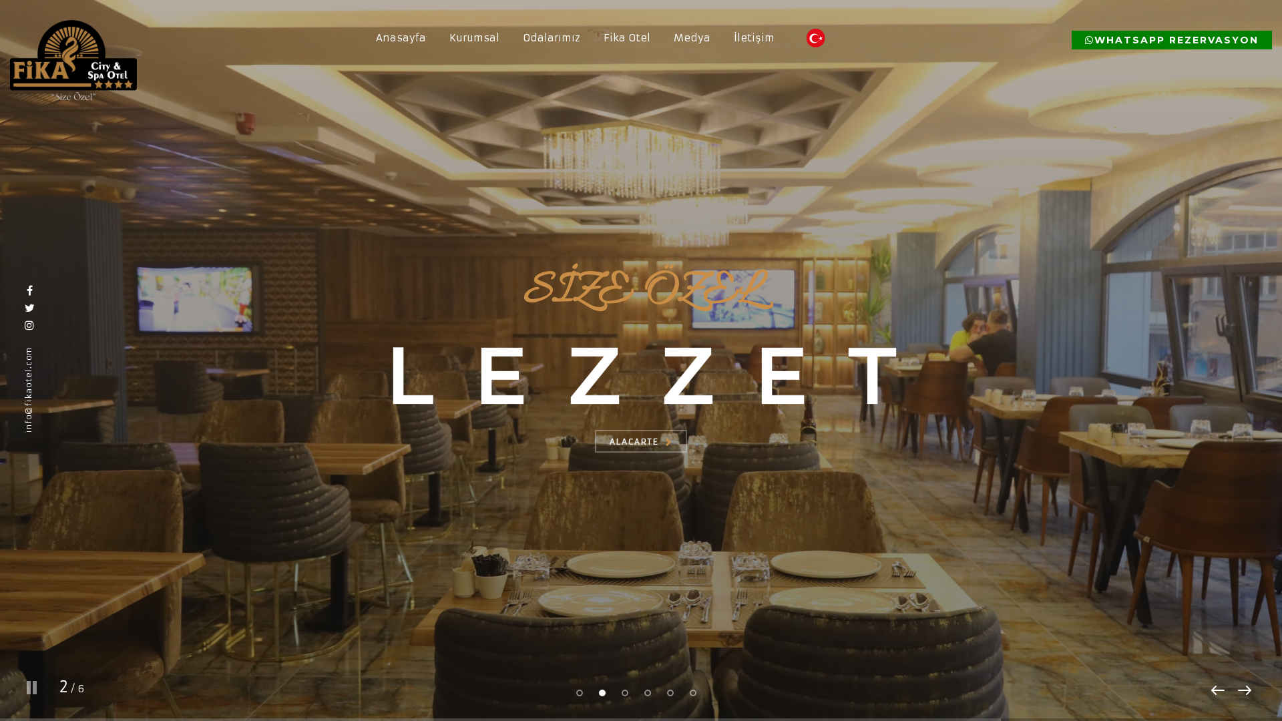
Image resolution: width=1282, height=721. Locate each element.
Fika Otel (627, 37)
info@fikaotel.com (28, 390)
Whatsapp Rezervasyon (1176, 40)
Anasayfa (401, 37)
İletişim (754, 37)
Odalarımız (551, 37)
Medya (692, 37)
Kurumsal (474, 37)
